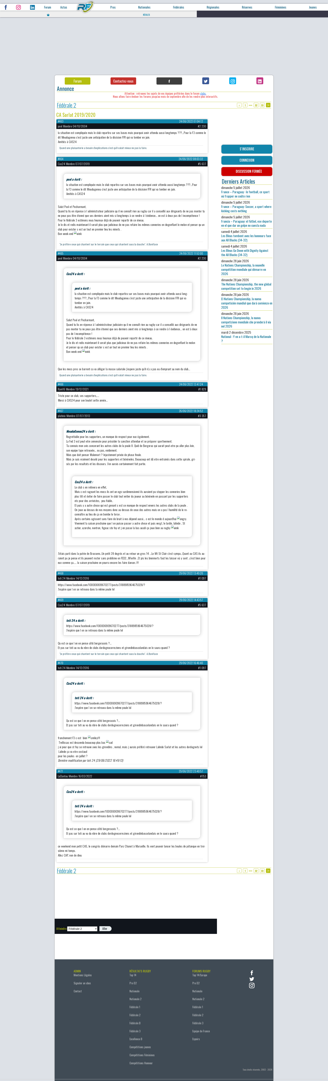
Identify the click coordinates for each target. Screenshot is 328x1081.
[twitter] (252, 979)
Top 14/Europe (199, 975)
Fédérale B (134, 1023)
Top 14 (132, 975)
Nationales (144, 7)
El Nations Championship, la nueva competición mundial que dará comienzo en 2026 (246, 301)
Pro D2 (133, 983)
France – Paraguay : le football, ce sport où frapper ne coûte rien (245, 192)
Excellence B (135, 1039)
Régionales (213, 7)
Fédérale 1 (134, 1007)
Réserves (247, 7)
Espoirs (196, 1039)
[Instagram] (232, 80)
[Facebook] (169, 81)
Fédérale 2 (66, 105)
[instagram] (252, 985)
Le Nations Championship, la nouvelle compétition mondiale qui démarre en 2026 (243, 267)
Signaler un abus (82, 983)
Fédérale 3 (134, 1031)
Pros (112, 7)
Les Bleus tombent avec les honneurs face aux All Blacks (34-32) (246, 235)
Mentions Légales (83, 975)
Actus (63, 7)
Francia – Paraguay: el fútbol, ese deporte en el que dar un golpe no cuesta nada (246, 221)
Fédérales (178, 7)
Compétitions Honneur (141, 1063)
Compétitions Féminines (142, 1055)
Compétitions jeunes (140, 1047)
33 (262, 105)
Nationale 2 (135, 999)
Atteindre (61, 929)
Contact (78, 991)
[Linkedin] (259, 80)
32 (256, 105)
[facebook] (252, 972)
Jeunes (313, 7)
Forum (47, 7)
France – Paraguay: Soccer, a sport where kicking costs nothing (246, 206)
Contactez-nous (123, 81)
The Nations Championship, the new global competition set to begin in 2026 (246, 284)
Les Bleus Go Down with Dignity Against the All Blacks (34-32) (244, 250)
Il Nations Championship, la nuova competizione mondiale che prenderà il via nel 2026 (246, 320)
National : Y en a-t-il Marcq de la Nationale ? (246, 336)
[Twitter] (205, 80)
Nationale (134, 991)
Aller (104, 929)
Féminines (280, 7)
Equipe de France (201, 1031)
